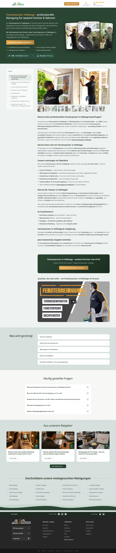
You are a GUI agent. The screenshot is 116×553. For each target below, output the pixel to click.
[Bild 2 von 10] (47, 109)
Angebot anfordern (72, 4)
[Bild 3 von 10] (54, 109)
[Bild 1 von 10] (41, 109)
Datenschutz (51, 551)
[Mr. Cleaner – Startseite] (21, 521)
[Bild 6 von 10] (75, 109)
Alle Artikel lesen (58, 466)
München (67, 528)
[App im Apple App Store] (100, 514)
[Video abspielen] (74, 301)
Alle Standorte (68, 539)
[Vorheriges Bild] (40, 86)
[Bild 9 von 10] (95, 109)
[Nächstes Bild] (107, 86)
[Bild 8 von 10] (88, 109)
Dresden (66, 537)
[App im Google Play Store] (103, 514)
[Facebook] (58, 514)
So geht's (45, 528)
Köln (65, 534)
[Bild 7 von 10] (81, 109)
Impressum (59, 551)
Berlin (66, 525)
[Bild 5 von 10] (68, 109)
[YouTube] (65, 514)
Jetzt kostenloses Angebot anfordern (73, 268)
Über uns (45, 525)
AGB (39, 551)
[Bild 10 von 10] (102, 109)
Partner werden (18, 533)
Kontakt (88, 531)
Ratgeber (89, 534)
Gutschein (16, 538)
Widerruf (43, 551)
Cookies (76, 551)
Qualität (45, 537)
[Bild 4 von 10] (61, 109)
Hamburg (67, 531)
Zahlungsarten (47, 534)
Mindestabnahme (48, 531)
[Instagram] (62, 514)
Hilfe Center (89, 525)
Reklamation (89, 528)
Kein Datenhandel (68, 551)
